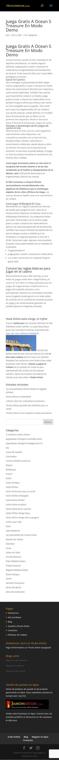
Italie (8, 526)
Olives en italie (13, 552)
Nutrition (10, 543)
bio (7, 447)
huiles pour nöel (14, 522)
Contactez (12, 630)
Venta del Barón (13, 587)
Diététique (11, 469)
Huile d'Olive (12, 487)
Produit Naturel (13, 565)
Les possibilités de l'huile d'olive (21, 535)
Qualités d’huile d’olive (19, 626)
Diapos (9, 465)
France (9, 474)
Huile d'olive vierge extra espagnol (22, 517)
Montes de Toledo (14, 539)
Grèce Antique (13, 482)
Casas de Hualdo (14, 452)
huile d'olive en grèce (16, 504)
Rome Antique (12, 574)
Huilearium (13, 613)
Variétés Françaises (15, 583)
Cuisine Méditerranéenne (18, 460)
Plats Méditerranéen (15, 561)
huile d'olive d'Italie (15, 500)
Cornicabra (11, 456)
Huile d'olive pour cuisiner (18, 509)
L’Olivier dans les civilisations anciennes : (25, 401)
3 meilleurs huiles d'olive (18, 434)
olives (8, 548)
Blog (10, 621)
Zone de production (15, 591)
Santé (8, 578)
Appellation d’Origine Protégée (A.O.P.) (24, 443)
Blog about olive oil (15, 665)
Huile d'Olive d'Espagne (17, 495)
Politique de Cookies (17, 634)
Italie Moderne (13, 530)
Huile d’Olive (14, 736)
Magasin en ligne (40, 736)
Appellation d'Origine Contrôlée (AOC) (24, 439)
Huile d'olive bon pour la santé (20, 491)
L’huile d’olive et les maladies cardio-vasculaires (29, 413)
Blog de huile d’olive (15, 671)
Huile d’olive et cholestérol (18, 396)
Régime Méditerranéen (17, 570)
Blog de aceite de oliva (16, 660)
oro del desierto (13, 556)
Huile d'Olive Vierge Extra (18, 513)
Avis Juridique (14, 617)
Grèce (8, 478)
